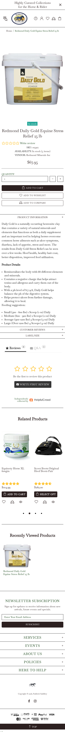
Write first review (34, 384)
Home (9, 31)
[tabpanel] (16, 469)
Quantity (8, 174)
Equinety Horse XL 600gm (13, 469)
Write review (27, 143)
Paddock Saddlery (19, 18)
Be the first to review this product (32, 376)
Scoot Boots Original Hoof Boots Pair (46, 469)
